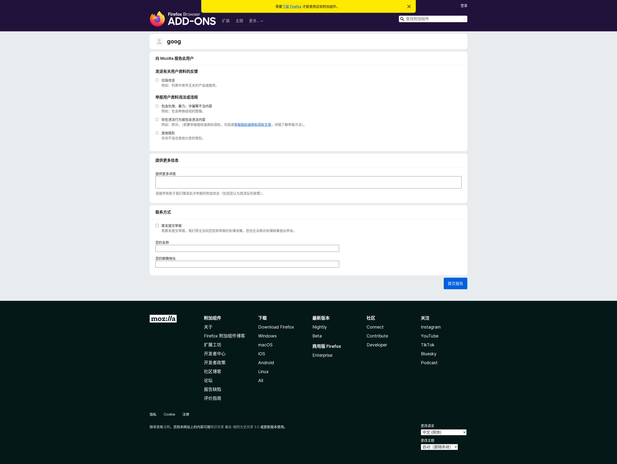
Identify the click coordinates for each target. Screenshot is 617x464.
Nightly (319, 327)
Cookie (169, 414)
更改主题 (427, 440)
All (260, 380)
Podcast (429, 362)
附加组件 (212, 318)
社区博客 (212, 371)
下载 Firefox (292, 6)
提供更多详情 (165, 174)
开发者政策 (215, 362)
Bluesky (428, 353)
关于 (208, 327)
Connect (375, 327)
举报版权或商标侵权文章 (252, 124)
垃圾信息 (168, 80)
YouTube (429, 335)
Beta (317, 335)
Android (266, 362)
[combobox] (433, 19)
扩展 (226, 20)
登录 (464, 5)
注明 (166, 427)
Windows (267, 335)
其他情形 (168, 133)
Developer (377, 344)
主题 (239, 20)
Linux (263, 371)
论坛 (208, 380)
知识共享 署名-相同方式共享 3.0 (234, 427)
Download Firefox (276, 327)
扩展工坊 (212, 344)
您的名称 (163, 242)
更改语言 (427, 426)
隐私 (153, 414)
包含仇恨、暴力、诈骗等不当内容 (186, 106)
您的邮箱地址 (167, 258)
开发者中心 (215, 353)
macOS (265, 344)
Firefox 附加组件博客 (224, 335)
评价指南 (212, 398)
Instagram (431, 327)
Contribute (377, 335)
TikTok (428, 344)
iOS (261, 353)
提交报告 (455, 283)
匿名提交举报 (171, 225)
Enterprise (322, 355)
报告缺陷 (212, 389)
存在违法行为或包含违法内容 (183, 119)
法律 (185, 414)
